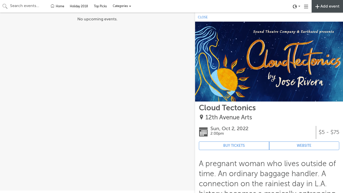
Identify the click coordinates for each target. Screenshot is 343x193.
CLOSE (203, 17)
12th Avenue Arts (228, 117)
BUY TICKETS (234, 146)
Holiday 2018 (79, 6)
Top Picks (100, 6)
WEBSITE (304, 146)
